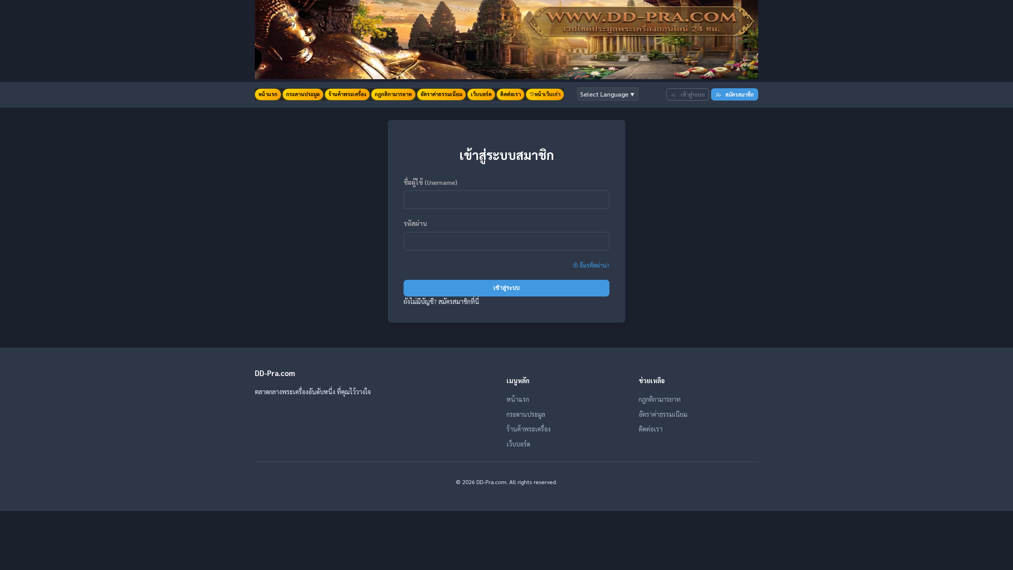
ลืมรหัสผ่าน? (593, 265)
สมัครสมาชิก (739, 94)
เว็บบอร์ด (481, 94)
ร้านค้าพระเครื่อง (347, 94)
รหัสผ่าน (415, 223)
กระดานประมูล (303, 94)
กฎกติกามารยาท (393, 94)
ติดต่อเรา (510, 94)
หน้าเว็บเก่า (547, 94)
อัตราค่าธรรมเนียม (441, 94)
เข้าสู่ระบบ (692, 94)
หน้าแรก (267, 94)
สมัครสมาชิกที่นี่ (458, 301)
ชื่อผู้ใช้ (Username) (430, 182)
